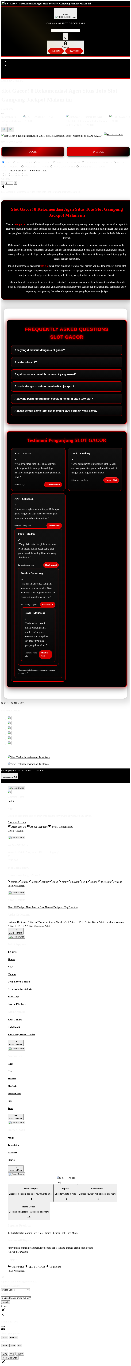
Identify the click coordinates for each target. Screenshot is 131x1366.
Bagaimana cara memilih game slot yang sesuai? (46, 374)
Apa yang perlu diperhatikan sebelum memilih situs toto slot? (54, 398)
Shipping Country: (10, 1285)
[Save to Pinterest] (10, 734)
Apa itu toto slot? (26, 362)
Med (13, 1345)
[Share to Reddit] (10, 739)
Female (13, 1337)
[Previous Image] (11, 129)
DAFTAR (74, 51)
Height (4, 1341)
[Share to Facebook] (10, 724)
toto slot (44, 266)
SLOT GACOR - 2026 (13, 703)
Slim (5, 1354)
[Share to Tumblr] (10, 744)
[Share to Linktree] (10, 729)
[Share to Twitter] (10, 719)
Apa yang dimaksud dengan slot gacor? (40, 350)
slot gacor (20, 224)
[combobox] (65, 30)
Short (5, 1345)
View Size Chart (10, 1358)
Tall (19, 1345)
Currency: (6, 1293)
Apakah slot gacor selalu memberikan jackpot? (44, 386)
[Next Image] (4, 129)
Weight (4, 1349)
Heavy (20, 1354)
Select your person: (11, 1333)
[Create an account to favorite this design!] (2, 113)
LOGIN (56, 51)
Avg (12, 1354)
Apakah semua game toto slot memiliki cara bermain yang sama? (56, 410)
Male (5, 1337)
